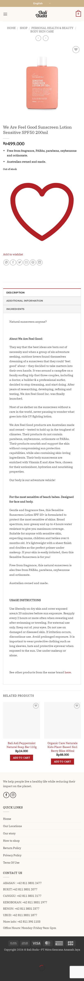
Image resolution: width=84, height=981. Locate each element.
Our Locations (12, 826)
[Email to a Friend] (26, 262)
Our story (9, 833)
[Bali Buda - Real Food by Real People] (42, 14)
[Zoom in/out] (3, 958)
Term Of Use (11, 862)
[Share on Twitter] (20, 262)
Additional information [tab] (24, 300)
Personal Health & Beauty (52, 28)
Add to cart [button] (21, 757)
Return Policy (12, 848)
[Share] (25, 958)
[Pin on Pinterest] (33, 262)
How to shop (11, 840)
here (68, 672)
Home (11, 28)
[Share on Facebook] (13, 262)
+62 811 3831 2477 (29, 883)
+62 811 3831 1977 (34, 902)
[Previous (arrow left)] (3, 974)
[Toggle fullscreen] (14, 958)
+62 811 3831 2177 (29, 896)
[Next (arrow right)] (14, 974)
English (38, 3)
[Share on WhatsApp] (6, 262)
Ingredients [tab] (15, 309)
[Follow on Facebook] (6, 795)
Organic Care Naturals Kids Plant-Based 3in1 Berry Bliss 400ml (62, 746)
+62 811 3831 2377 (27, 908)
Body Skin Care (42, 31)
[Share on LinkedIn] (39, 262)
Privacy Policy (12, 855)
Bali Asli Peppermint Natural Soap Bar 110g (22, 745)
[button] (5, 14)
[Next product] (38, 38)
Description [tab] (15, 292)
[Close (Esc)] (35, 958)
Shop (24, 28)
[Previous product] (46, 38)
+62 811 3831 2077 (25, 889)
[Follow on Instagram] (13, 795)
